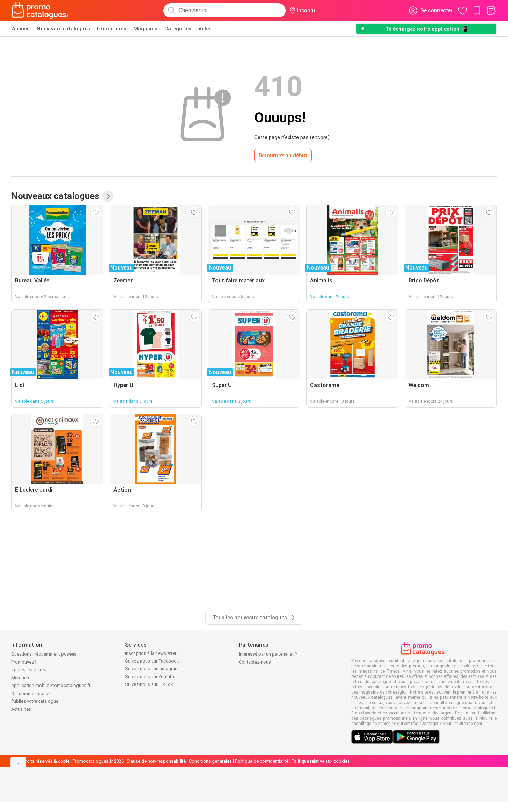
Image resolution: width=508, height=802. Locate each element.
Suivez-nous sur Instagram (152, 668)
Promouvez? (23, 662)
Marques (20, 677)
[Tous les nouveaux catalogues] (107, 196)
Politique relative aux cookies (321, 761)
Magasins (145, 28)
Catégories (177, 28)
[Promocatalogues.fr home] (40, 10)
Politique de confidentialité (261, 761)
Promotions (111, 28)
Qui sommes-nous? (31, 693)
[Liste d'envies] (491, 10)
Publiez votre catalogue (34, 701)
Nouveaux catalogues (63, 28)
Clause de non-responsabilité (156, 761)
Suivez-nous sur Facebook (152, 661)
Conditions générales (210, 761)
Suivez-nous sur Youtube (150, 676)
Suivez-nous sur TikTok (149, 684)
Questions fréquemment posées (43, 654)
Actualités (21, 709)
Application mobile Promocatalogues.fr (50, 685)
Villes (205, 28)
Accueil (21, 28)
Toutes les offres (28, 669)
